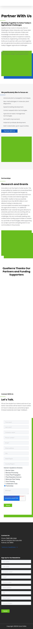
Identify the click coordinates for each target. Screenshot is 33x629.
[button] (31, 3)
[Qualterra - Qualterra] (14, 3)
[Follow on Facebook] (7, 552)
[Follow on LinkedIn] (3, 552)
